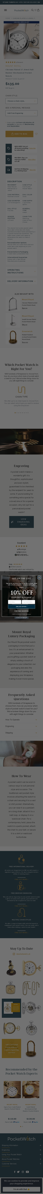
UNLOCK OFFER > (21, 606)
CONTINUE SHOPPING (21, 611)
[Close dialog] (39, 577)
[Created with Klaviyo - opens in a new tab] (21, 618)
